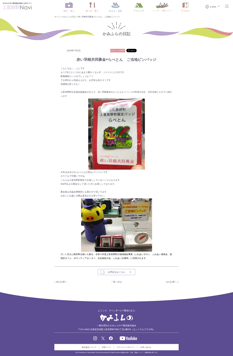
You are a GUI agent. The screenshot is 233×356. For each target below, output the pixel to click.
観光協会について (89, 347)
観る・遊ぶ (69, 11)
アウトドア (138, 11)
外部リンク (106, 347)
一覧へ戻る (116, 282)
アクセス (185, 11)
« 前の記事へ (60, 282)
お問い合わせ (145, 347)
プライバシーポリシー (125, 347)
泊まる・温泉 (115, 11)
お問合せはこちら (116, 272)
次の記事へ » (172, 282)
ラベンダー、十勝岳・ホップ (162, 11)
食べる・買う (92, 11)
